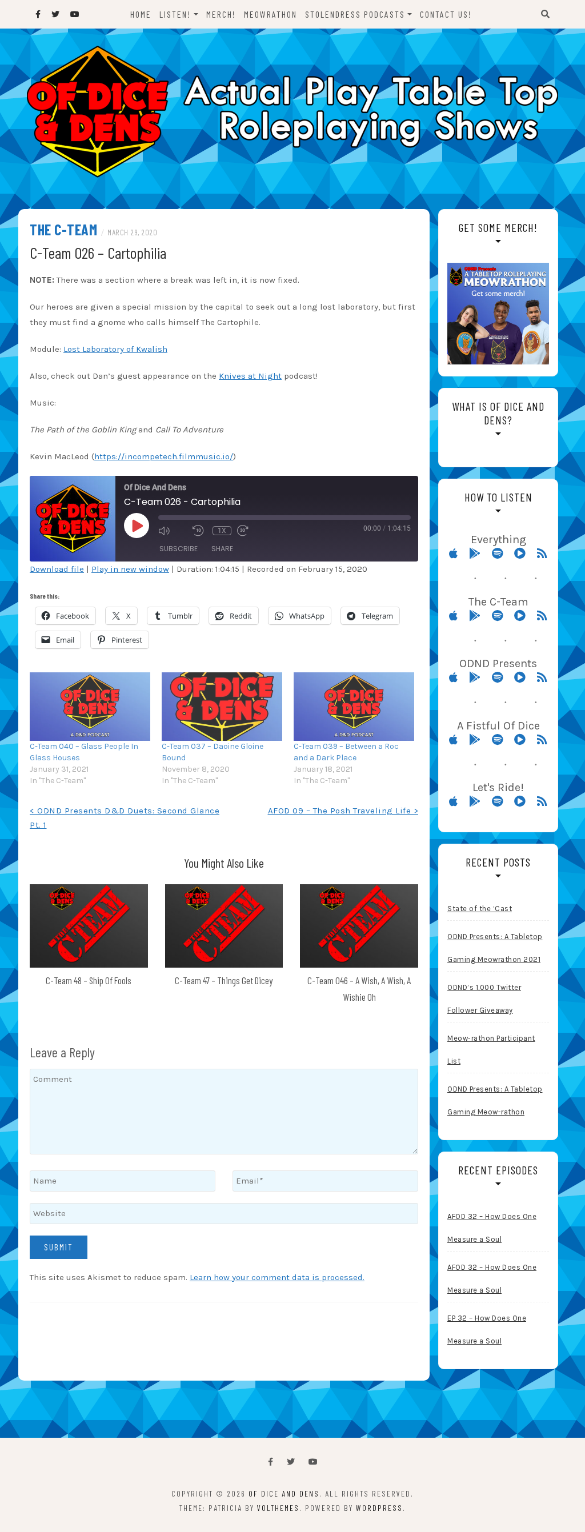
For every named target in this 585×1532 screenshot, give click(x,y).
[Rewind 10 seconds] (200, 530)
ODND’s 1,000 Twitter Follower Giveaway (484, 998)
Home (140, 14)
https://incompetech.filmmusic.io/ (163, 456)
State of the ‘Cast (479, 908)
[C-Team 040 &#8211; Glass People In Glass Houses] (90, 706)
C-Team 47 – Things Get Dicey (224, 980)
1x (222, 531)
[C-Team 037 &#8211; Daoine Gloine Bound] (222, 706)
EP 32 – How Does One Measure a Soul (486, 1329)
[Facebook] (270, 1462)
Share (222, 549)
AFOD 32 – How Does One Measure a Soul (491, 1228)
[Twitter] (291, 1462)
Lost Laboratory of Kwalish (115, 349)
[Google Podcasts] (479, 553)
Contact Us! (446, 14)
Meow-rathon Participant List (491, 1049)
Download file (57, 569)
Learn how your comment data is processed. (277, 1277)
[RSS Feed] (542, 553)
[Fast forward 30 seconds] (251, 530)
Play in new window (130, 569)
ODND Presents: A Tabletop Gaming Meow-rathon (495, 1100)
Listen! (175, 14)
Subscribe (178, 549)
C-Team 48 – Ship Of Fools (88, 980)
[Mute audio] (172, 531)
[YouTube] (313, 1462)
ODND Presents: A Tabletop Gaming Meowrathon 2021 (495, 948)
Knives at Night (250, 376)
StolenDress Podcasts (355, 14)
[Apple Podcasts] (457, 553)
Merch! (221, 14)
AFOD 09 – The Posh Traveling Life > (343, 810)
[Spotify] (501, 553)
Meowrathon (270, 14)
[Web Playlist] (524, 553)
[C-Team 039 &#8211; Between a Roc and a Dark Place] (354, 706)
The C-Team (63, 229)
